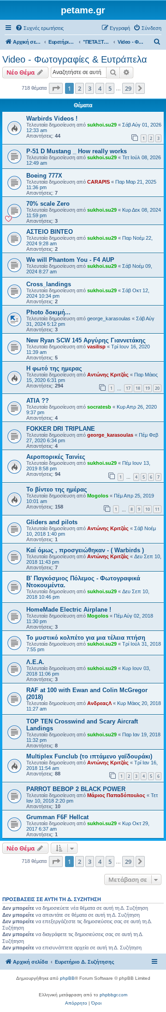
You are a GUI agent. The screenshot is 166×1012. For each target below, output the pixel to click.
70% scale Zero (48, 203)
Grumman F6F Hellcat (57, 817)
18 (138, 388)
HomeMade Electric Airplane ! (68, 609)
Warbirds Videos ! (51, 118)
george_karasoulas (108, 318)
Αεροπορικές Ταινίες (55, 456)
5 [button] (110, 88)
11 (157, 509)
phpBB (67, 978)
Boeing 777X (44, 175)
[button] (56, 88)
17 (128, 388)
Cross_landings (48, 284)
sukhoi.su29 (102, 124)
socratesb (99, 407)
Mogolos (97, 495)
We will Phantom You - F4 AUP (70, 259)
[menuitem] (39, 28)
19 (147, 388)
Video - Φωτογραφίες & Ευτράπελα (74, 59)
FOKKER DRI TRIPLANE (60, 428)
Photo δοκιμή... (48, 312)
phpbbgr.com (113, 994)
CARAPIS (98, 182)
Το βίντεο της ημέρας (56, 489)
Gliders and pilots (51, 522)
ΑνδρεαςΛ (99, 703)
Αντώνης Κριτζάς (108, 374)
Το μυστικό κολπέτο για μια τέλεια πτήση (85, 637)
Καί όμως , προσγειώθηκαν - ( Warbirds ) (85, 550)
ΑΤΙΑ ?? (37, 400)
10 (147, 509)
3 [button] (89, 88)
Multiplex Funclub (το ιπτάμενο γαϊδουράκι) (89, 756)
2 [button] (79, 88)
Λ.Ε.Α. (35, 662)
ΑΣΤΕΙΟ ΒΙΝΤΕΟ (49, 231)
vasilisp (96, 346)
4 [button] (99, 88)
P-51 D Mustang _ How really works (76, 151)
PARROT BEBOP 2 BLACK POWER (75, 789)
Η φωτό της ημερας (54, 368)
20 (157, 388)
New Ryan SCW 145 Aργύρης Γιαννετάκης (86, 340)
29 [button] (128, 88)
